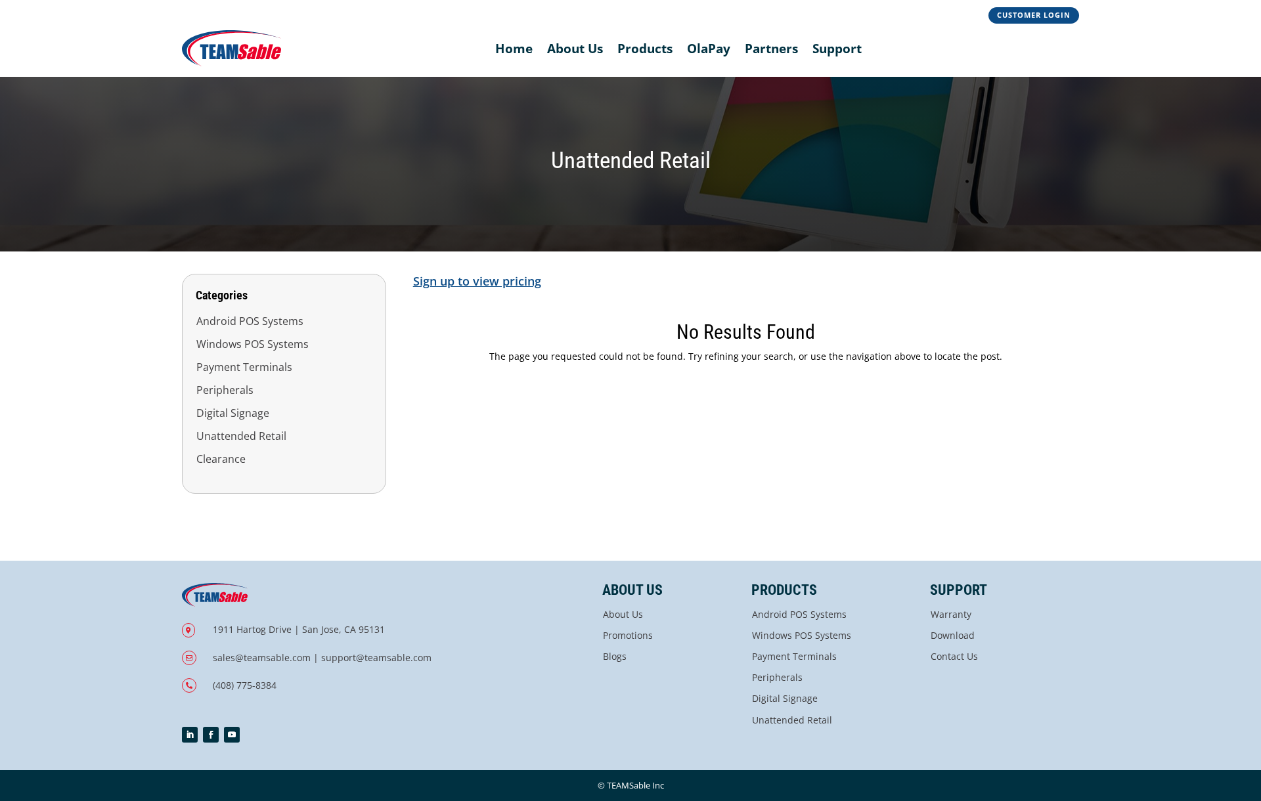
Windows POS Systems (252, 344)
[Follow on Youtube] (232, 735)
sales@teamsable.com (262, 657)
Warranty (951, 614)
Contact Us (954, 656)
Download (953, 635)
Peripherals (225, 390)
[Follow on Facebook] (211, 735)
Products (645, 48)
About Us (575, 48)
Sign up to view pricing (477, 281)
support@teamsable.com (376, 657)
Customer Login (1034, 15)
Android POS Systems (249, 321)
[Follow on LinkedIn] (190, 735)
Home (514, 48)
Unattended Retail (241, 436)
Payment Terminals (244, 367)
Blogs (615, 656)
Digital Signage (232, 413)
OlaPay (708, 48)
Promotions (628, 635)
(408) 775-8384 (245, 685)
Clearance (221, 459)
